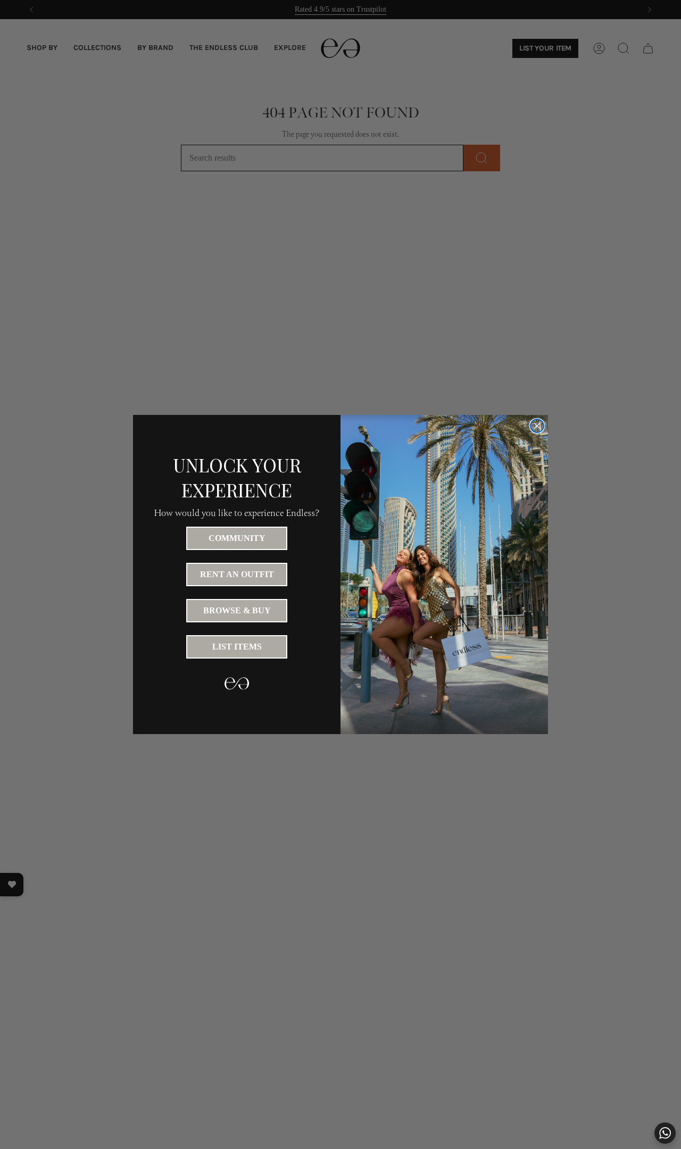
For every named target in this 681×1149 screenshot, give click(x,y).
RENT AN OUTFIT (237, 574)
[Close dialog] (537, 425)
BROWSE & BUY (237, 610)
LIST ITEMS (237, 646)
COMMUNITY (237, 538)
